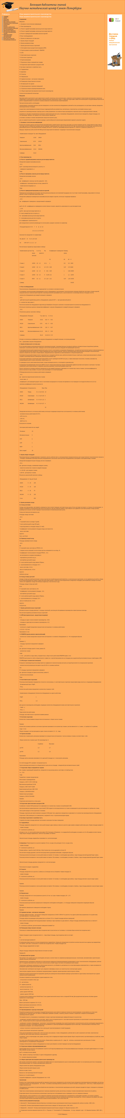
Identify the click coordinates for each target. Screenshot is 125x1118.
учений (5, 33)
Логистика (6, 19)
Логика (5, 18)
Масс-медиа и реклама (9, 21)
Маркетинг (6, 20)
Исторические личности (9, 39)
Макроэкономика (7, 34)
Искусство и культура (8, 38)
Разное (5, 25)
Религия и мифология (9, 27)
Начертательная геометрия (10, 28)
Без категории (7, 37)
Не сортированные (8, 29)
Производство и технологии (10, 23)
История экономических (9, 32)
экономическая (7, 36)
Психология (6, 24)
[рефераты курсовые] (41, 12)
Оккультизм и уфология (9, 30)
